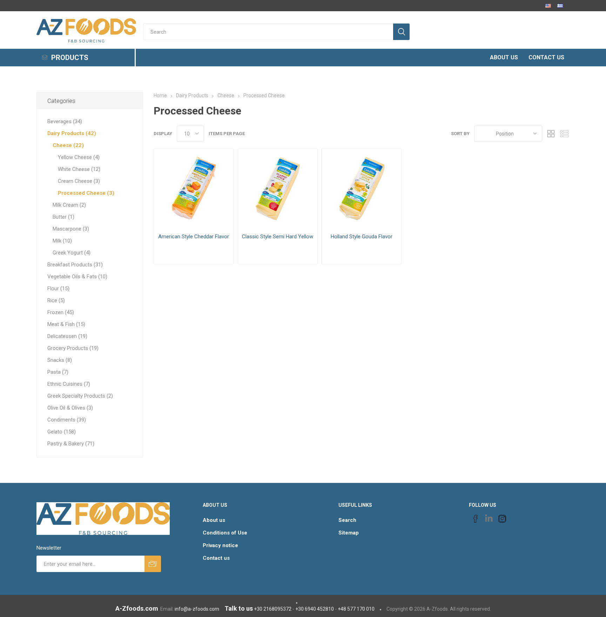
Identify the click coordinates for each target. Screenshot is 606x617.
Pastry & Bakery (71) (70, 443)
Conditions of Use (225, 533)
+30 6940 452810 (314, 609)
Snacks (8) (59, 360)
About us (214, 520)
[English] (548, 5)
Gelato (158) (61, 432)
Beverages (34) (64, 121)
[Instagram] (502, 518)
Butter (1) (63, 217)
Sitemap (348, 533)
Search (347, 520)
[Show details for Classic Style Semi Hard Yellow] (277, 188)
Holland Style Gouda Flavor (361, 236)
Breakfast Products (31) (75, 264)
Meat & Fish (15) (66, 324)
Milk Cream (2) (69, 205)
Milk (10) (62, 241)
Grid (551, 133)
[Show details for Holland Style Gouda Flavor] (361, 188)
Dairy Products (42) (71, 133)
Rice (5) (56, 300)
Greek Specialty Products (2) (80, 396)
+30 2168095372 (272, 609)
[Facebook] (475, 518)
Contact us (216, 558)
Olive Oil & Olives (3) (70, 408)
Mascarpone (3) (71, 229)
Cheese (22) (68, 145)
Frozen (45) (60, 312)
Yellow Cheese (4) (79, 157)
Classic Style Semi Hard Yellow (277, 236)
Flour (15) (58, 288)
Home (160, 95)
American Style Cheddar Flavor (193, 236)
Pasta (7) (57, 372)
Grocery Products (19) (73, 348)
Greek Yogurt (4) (71, 253)
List (564, 133)
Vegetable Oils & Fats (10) (77, 276)
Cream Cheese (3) (79, 181)
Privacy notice (220, 545)
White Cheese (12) (79, 169)
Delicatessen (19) (67, 336)
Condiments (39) (66, 420)
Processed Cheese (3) (86, 193)
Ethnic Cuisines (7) (68, 384)
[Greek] (560, 5)
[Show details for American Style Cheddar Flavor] (193, 188)
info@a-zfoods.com (197, 609)
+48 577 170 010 (356, 609)
